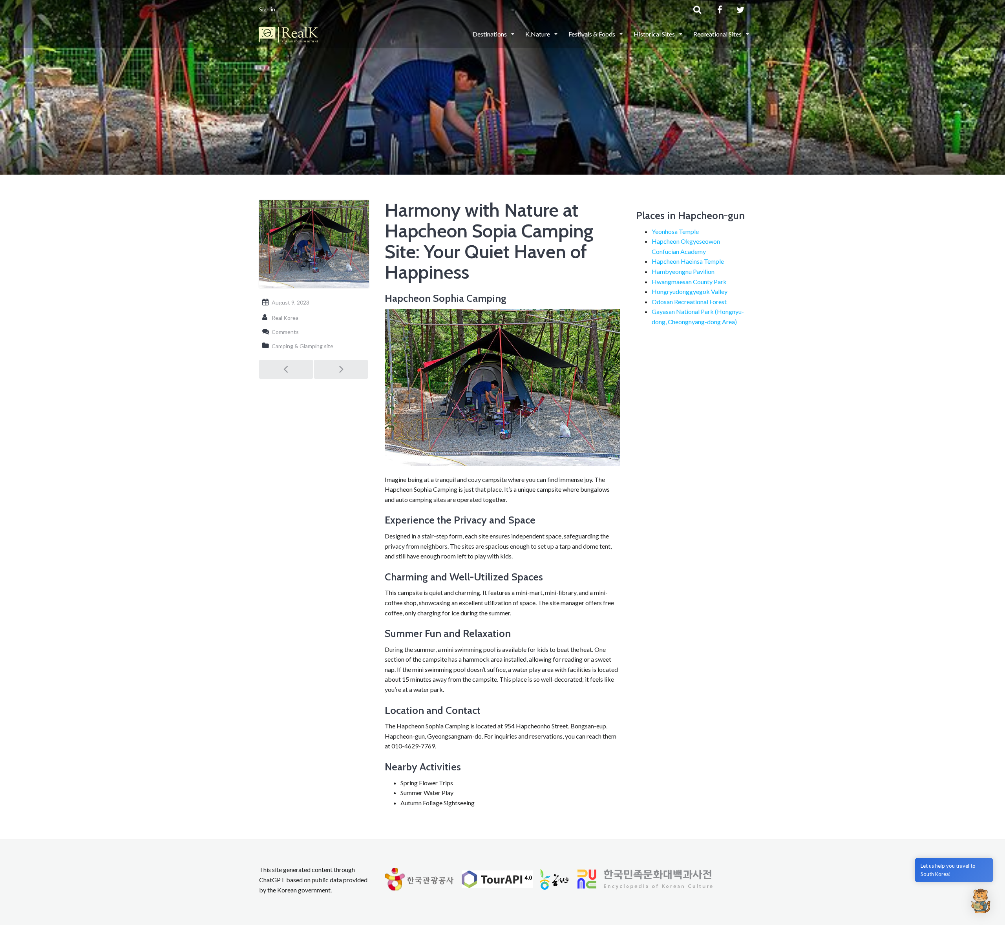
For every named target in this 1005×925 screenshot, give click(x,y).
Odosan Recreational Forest (689, 301)
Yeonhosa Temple (675, 231)
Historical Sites (655, 34)
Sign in (267, 9)
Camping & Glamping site (302, 346)
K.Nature (538, 34)
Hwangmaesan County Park (689, 281)
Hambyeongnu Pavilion (683, 271)
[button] (980, 900)
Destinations (490, 34)
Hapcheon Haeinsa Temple (688, 261)
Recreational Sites (718, 34)
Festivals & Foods (592, 34)
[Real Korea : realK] (288, 33)
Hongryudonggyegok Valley (689, 291)
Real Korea (285, 317)
